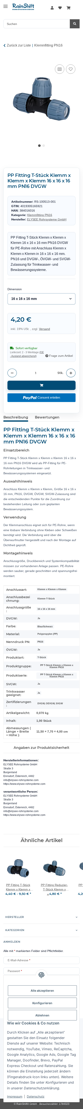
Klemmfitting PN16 (39, 215)
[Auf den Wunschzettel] (70, 69)
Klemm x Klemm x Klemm (51, 589)
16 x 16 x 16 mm (46, 609)
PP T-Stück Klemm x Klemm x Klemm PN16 (56, 666)
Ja (38, 618)
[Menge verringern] (12, 373)
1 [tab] (39, 145)
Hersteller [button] (14, 917)
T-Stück (41, 657)
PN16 (40, 641)
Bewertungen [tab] (47, 417)
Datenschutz (35, 1096)
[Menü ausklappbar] (5, 4)
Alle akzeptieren (42, 990)
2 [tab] (43, 145)
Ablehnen (42, 1015)
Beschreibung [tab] (15, 417)
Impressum (14, 1096)
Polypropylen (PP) (47, 634)
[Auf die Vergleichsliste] (59, 69)
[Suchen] (75, 23)
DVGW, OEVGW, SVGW (50, 703)
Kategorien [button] (14, 930)
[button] (52, 8)
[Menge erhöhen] (71, 373)
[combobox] (41, 299)
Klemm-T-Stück (46, 598)
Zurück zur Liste (19, 45)
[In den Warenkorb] (6, 58)
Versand (44, 329)
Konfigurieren (42, 1003)
